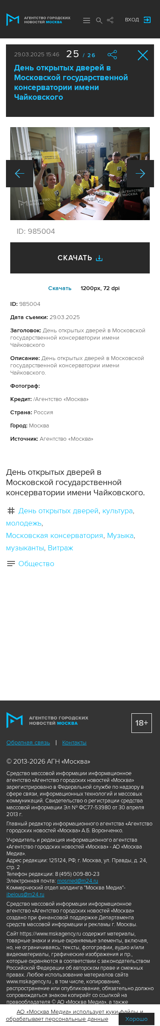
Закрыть (143, 55)
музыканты (25, 547)
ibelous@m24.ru (25, 894)
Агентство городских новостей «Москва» (38, 19)
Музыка (120, 535)
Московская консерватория (54, 535)
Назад (19, 173)
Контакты (74, 742)
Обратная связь (28, 742)
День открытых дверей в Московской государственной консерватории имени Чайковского (71, 82)
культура (117, 510)
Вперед (140, 173)
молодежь (23, 523)
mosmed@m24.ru (77, 881)
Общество (36, 563)
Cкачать (60, 288)
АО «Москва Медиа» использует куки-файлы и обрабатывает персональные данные (75, 1015)
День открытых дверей (58, 510)
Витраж (60, 547)
